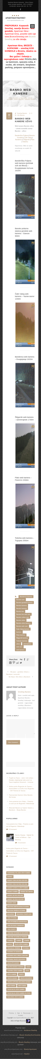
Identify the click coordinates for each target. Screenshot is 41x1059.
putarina (26, 948)
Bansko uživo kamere (23, 623)
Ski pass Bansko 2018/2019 (15, 966)
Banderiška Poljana (21, 135)
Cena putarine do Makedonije (17, 921)
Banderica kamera (26, 596)
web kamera (11, 985)
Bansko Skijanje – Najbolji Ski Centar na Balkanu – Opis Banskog (24, 837)
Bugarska (10, 914)
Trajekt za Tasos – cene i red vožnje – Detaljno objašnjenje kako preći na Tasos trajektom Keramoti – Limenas (21, 780)
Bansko (9, 876)
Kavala (9, 944)
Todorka (25, 142)
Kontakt (20, 1015)
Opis (18, 1013)
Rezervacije (26, 1013)
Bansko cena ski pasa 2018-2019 (17, 880)
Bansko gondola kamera (24, 602)
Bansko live (20, 611)
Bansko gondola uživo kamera (17, 888)
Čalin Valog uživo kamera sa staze (18, 993)
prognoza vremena (13, 948)
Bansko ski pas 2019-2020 (15, 895)
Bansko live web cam (23, 614)
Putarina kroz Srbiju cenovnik (17, 955)
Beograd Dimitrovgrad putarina (18, 906)
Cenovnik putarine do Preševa (17, 936)
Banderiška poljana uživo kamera (18, 872)
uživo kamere (11, 974)
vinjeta (21, 974)
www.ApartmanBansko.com (21, 1018)
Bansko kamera (21, 605)
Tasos (28, 966)
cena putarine (12, 918)
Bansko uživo (20, 620)
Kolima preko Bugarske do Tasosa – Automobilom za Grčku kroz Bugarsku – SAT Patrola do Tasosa (21, 789)
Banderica (18, 139)
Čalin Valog (28, 137)
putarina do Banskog (14, 951)
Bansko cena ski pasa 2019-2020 (17, 884)
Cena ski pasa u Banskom (15, 925)
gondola (10, 940)
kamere (18, 632)
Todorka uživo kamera (15, 970)
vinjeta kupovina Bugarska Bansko (19, 982)
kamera (18, 940)
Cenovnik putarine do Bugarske (18, 933)
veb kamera (27, 644)
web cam (19, 647)
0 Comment (13, 829)
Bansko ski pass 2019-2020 (15, 899)
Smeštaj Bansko (22, 113)
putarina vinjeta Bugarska (16, 959)
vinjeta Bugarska (26, 978)
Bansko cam (20, 599)
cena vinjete (11, 929)
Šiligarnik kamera (22, 638)
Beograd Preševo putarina (16, 910)
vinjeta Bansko (12, 978)
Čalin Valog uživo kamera (16, 989)
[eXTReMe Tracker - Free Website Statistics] (28, 1021)
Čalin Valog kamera (22, 629)
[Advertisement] (22, 75)
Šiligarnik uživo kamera (15, 997)
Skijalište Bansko (13, 963)
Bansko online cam (22, 617)
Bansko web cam (22, 626)
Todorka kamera (21, 641)
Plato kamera (20, 635)
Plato (32, 139)
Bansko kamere (21, 608)
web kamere (20, 650)
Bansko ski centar (26, 891)
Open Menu (32, 26)
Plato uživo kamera (21, 944)
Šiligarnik (26, 139)
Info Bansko (21, 115)
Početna (11, 1013)
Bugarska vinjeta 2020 (24, 914)
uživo (18, 644)
